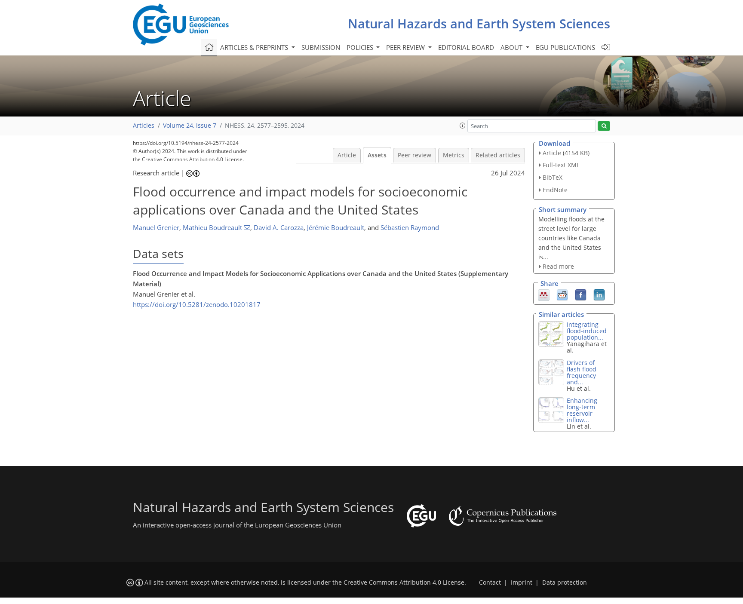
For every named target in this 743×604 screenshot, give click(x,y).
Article (347, 155)
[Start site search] (604, 126)
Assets (377, 155)
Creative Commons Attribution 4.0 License (404, 582)
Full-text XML (561, 165)
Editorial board (466, 47)
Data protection (564, 582)
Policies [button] (361, 47)
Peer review (414, 155)
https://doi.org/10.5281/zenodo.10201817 (197, 304)
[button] (463, 125)
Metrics (453, 155)
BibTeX (552, 177)
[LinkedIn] (599, 294)
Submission (320, 47)
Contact (490, 582)
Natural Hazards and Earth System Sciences (479, 23)
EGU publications (565, 47)
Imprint (521, 582)
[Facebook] (580, 294)
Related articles (498, 155)
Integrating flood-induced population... (587, 330)
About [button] (512, 47)
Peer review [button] (406, 47)
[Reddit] (562, 294)
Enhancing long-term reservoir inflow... (582, 410)
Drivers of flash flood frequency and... (581, 372)
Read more (558, 266)
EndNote (555, 190)
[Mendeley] (544, 294)
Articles (143, 125)
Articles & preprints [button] (255, 47)
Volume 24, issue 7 (189, 125)
